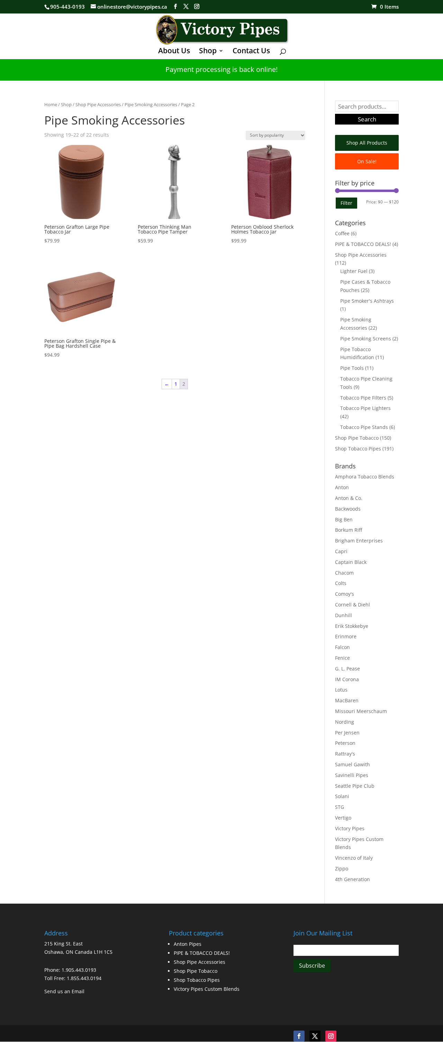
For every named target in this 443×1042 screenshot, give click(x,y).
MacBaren (347, 700)
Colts (340, 583)
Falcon (342, 647)
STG (339, 807)
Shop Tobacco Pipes (358, 448)
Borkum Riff (348, 530)
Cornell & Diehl (352, 604)
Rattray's (345, 753)
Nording (344, 722)
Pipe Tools (352, 368)
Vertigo (343, 817)
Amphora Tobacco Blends (364, 476)
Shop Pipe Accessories (98, 104)
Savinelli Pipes (351, 775)
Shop (208, 51)
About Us (174, 51)
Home (50, 104)
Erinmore (345, 636)
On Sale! (367, 161)
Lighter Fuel (354, 271)
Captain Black (351, 562)
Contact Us (251, 51)
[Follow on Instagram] (330, 1036)
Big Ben (344, 519)
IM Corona (347, 679)
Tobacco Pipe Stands (364, 427)
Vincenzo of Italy (354, 857)
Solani (342, 796)
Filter (346, 203)
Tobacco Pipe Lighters (365, 408)
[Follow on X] (314, 1036)
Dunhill (343, 615)
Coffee (342, 233)
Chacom (344, 572)
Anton (342, 487)
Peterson (345, 743)
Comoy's (344, 594)
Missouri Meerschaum (361, 711)
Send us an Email (64, 991)
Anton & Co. (348, 498)
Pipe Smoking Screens (365, 338)
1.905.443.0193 (79, 970)
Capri (341, 551)
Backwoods (348, 508)
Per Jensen (347, 732)
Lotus (341, 689)
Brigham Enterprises (359, 540)
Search (367, 119)
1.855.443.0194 (84, 978)
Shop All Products (366, 142)
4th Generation (352, 879)
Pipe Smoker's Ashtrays (367, 301)
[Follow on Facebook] (299, 1036)
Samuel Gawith (352, 764)
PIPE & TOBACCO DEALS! (363, 244)
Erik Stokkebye (351, 626)
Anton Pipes (187, 944)
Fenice (342, 658)
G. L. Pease (347, 668)
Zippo (341, 868)
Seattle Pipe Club (354, 786)
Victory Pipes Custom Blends (206, 989)
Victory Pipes (349, 828)
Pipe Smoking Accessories (151, 104)
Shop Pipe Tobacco (357, 438)
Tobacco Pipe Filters (363, 397)
